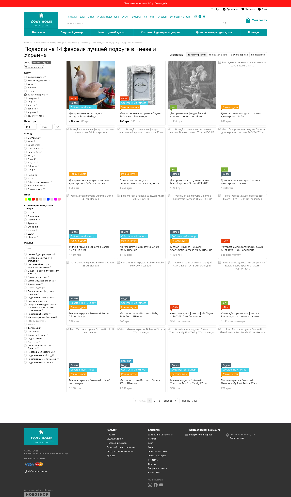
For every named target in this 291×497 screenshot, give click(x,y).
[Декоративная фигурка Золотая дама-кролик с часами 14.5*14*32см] (242, 152)
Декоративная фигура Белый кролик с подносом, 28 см (188, 115)
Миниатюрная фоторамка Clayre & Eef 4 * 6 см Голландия (141, 115)
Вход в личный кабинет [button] (160, 434)
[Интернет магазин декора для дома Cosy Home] (41, 436)
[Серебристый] (52, 199)
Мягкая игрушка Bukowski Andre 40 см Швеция (139, 248)
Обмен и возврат (131, 16)
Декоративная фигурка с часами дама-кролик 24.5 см (241, 115)
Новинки (38, 32)
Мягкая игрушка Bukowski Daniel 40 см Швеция (89, 248)
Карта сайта (154, 472)
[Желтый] (26, 199)
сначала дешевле (218, 54)
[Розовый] (59, 199)
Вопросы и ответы (180, 16)
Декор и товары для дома (214, 32)
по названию (258, 54)
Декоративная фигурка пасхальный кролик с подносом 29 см (139, 183)
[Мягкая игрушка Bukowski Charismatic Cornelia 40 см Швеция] (192, 218)
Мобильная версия (37, 471)
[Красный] (33, 199)
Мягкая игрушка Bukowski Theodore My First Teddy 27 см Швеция (188, 383)
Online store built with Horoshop (38, 490)
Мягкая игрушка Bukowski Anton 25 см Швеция (89, 315)
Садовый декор (72, 32)
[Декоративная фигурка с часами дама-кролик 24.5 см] (242, 85)
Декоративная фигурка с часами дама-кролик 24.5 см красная (89, 181)
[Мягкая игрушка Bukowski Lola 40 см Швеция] (91, 352)
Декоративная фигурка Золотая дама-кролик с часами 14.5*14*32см (240, 183)
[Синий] (48, 199)
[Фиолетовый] (55, 199)
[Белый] (44, 199)
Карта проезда (237, 437)
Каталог (72, 16)
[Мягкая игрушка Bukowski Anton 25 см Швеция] (91, 285)
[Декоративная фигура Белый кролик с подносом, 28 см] (192, 85)
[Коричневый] (37, 199)
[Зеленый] (29, 199)
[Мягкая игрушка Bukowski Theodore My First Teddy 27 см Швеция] (192, 352)
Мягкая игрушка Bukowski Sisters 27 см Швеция (140, 381)
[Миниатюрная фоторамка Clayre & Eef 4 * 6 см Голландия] (141, 85)
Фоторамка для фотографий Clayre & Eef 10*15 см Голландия (191, 315)
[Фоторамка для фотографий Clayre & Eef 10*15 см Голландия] (192, 285)
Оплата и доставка (108, 16)
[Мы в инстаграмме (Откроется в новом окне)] (196, 16)
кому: (27, 62)
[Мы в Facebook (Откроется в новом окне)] (200, 16)
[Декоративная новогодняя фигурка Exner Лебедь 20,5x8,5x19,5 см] (91, 85)
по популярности (196, 54)
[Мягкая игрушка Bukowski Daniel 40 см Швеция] (91, 218)
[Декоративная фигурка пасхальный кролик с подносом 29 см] (141, 152)
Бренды (253, 32)
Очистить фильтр (34, 66)
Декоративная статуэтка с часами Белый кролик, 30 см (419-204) (190, 181)
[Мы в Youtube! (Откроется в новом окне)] (204, 16)
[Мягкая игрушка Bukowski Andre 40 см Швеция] (141, 218)
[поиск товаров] (225, 23)
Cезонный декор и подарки (160, 32)
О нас (91, 16)
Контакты (149, 16)
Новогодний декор (111, 32)
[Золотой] (40, 199)
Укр (213, 9)
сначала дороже (239, 54)
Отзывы (162, 16)
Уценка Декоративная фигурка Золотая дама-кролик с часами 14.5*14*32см (240, 316)
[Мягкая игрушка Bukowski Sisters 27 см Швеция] (141, 352)
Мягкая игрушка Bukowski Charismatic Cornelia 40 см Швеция (191, 248)
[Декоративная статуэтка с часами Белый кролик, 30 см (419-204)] (192, 152)
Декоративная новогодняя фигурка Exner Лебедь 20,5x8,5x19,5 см (85, 116)
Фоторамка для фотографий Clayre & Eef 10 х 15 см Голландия (242, 248)
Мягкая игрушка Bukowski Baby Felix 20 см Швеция (139, 315)
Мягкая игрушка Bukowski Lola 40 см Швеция (89, 381)
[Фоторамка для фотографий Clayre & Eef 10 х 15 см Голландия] (242, 218)
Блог (82, 16)
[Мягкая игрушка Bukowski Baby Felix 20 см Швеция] (141, 285)
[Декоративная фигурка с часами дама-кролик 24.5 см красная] (91, 152)
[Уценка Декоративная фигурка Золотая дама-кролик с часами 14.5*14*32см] (242, 285)
